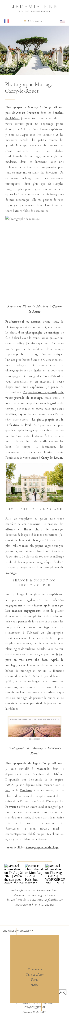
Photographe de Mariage (42, 847)
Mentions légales (31, 1012)
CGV (43, 1012)
